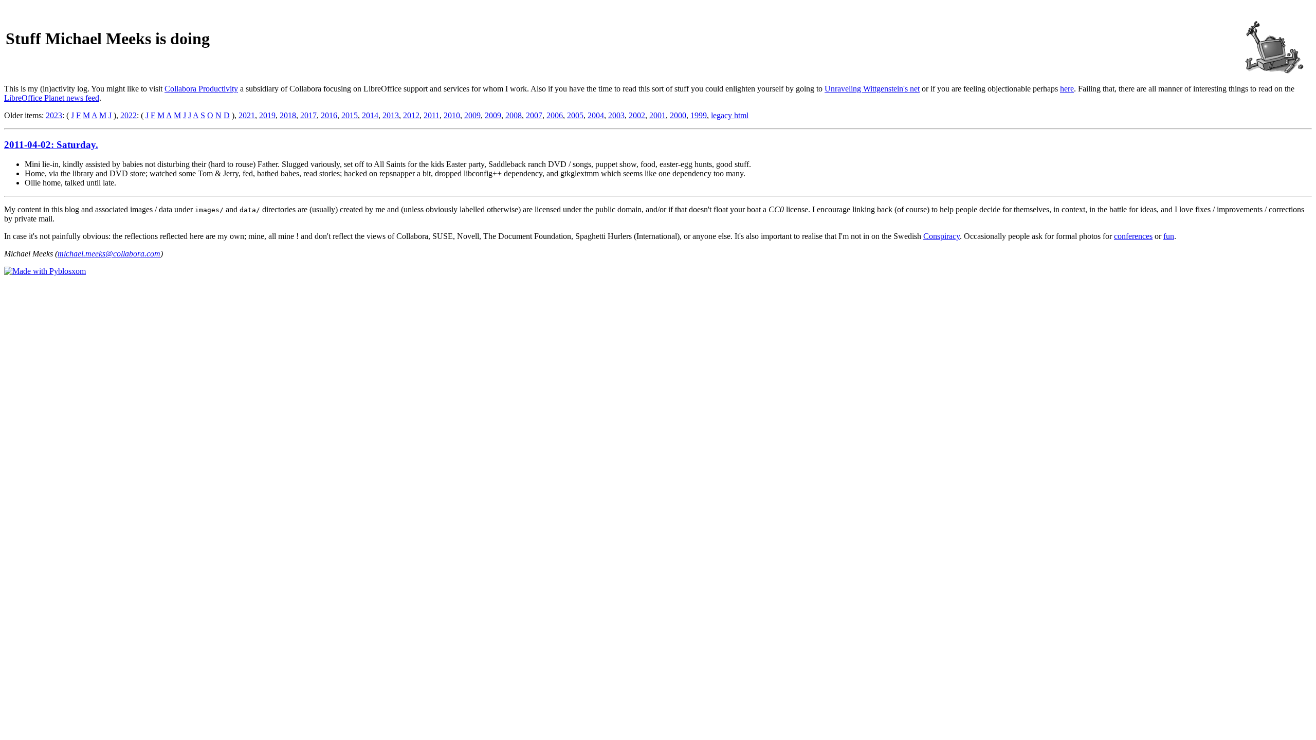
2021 (247, 115)
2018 (288, 115)
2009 (472, 115)
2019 (267, 115)
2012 (411, 115)
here (1067, 88)
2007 (534, 115)
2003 (616, 115)
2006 (554, 115)
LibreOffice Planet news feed (51, 98)
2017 (308, 115)
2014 (370, 115)
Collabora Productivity (201, 88)
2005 (575, 115)
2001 (657, 115)
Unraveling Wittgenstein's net (872, 88)
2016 (329, 115)
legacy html (729, 115)
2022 (128, 115)
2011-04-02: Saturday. (51, 144)
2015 (349, 115)
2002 (637, 115)
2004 (596, 115)
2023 (54, 115)
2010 (452, 115)
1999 (698, 115)
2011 (432, 115)
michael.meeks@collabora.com (109, 253)
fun (1168, 236)
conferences (1133, 236)
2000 (678, 115)
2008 (513, 115)
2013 (390, 115)
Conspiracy (941, 236)
